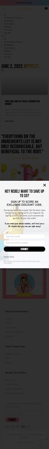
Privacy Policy (9, 257)
